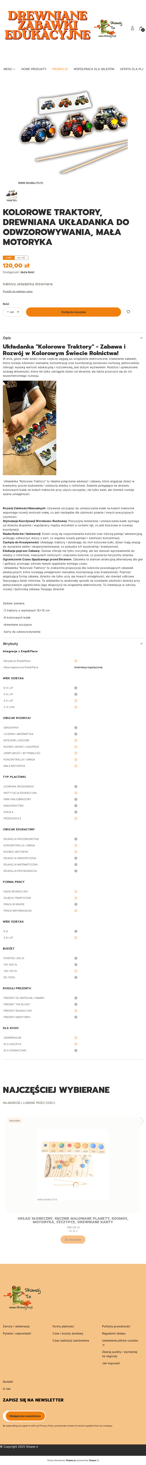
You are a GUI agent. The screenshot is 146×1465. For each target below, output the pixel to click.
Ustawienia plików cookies (120, 1340)
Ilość (6, 304)
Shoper (31, 1446)
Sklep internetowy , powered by (72, 1460)
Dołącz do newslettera (25, 1416)
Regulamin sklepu (114, 1333)
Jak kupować (111, 1363)
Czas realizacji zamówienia (71, 1340)
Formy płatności (63, 1326)
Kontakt (8, 1381)
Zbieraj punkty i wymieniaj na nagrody (119, 1354)
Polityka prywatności (116, 1326)
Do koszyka (73, 1239)
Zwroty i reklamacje (16, 1326)
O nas (7, 1388)
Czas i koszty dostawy (68, 1333)
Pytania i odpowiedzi (17, 1333)
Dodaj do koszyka (73, 312)
